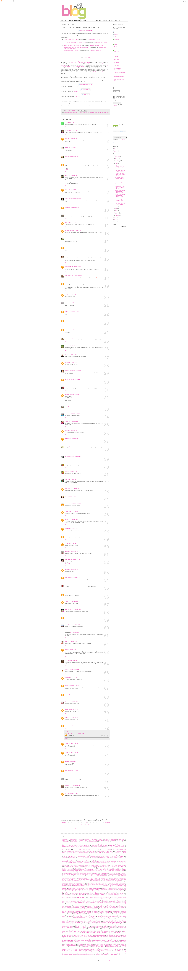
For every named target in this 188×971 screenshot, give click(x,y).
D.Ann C (66, 511)
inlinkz (102, 889)
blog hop (74, 847)
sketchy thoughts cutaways (81, 927)
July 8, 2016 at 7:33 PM (75, 777)
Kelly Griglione (117, 60)
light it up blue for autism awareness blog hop (101, 897)
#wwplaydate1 (86, 839)
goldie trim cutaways (101, 868)
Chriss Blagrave (68, 275)
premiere (109, 912)
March (116, 212)
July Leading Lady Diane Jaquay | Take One (120, 184)
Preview (114, 104)
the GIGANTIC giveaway (111, 941)
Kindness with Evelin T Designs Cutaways (73, 45)
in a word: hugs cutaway (94, 878)
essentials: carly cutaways (111, 861)
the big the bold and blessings (70, 935)
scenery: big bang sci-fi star (113, 916)
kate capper (100, 112)
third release (80, 944)
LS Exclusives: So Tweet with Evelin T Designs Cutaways (76, 47)
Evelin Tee (116, 56)
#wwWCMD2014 (114, 839)
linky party (82, 898)
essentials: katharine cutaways (74, 862)
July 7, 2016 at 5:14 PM (73, 761)
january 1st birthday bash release (75, 890)
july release (85, 893)
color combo (98, 852)
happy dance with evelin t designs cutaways (92, 870)
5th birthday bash (74, 841)
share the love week (79, 926)
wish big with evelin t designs (80, 953)
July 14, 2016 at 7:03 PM (73, 793)
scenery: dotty (122, 917)
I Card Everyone (68, 446)
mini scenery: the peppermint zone (109, 905)
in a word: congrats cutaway (80, 875)
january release (85, 890)
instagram (106, 889)
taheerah (83, 932)
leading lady (81, 897)
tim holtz (96, 944)
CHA (97, 851)
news (114, 906)
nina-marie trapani (70, 907)
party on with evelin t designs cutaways (83, 911)
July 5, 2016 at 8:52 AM (72, 175)
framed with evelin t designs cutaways (71, 866)
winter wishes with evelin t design (91, 951)
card (68, 849)
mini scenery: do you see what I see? (73, 903)
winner (119, 950)
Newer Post (63, 822)
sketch (63, 927)
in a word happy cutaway (114, 873)
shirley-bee (106, 926)
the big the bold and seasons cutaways (116, 939)
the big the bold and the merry (99, 940)
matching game (121, 900)
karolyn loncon (113, 893)
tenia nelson (117, 932)
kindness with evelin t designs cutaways (115, 894)
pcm (65, 294)
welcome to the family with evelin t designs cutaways (102, 950)
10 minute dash (91, 840)
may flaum (79, 901)
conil (66, 214)
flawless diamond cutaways (82, 865)
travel (118, 944)
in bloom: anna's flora (80, 883)
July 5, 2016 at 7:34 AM (71, 122)
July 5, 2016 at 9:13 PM (73, 528)
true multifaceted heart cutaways (111, 945)
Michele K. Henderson (69, 370)
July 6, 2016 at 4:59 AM (76, 609)
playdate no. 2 (89, 912)
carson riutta (109, 849)
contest (88, 853)
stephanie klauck (117, 930)
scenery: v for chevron (75, 922)
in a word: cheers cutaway (68, 875)
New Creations (68, 230)
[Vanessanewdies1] (85, 89)
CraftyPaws (67, 338)
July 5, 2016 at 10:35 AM (74, 189)
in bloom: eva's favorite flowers (79, 885)
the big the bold (110, 934)
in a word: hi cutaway (111, 876)
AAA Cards (108, 841)
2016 (115, 153)
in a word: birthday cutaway (83, 874)
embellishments (65, 861)
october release (94, 908)
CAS (113, 849)
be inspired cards (70, 845)
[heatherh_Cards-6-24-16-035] (86, 84)
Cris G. (66, 793)
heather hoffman (82, 112)
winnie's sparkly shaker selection (77, 951)
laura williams (100, 895)
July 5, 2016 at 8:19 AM (73, 156)
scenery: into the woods (94, 918)
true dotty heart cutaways (71, 945)
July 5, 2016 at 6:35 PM (74, 463)
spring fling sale (113, 928)
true (63, 945)
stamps (93, 930)
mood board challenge (75, 906)
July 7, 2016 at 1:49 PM (73, 709)
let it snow (90, 897)
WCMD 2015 (106, 949)
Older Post (107, 822)
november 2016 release (80, 907)
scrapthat (94, 922)
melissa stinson (119, 901)
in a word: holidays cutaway (72, 878)
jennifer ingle (121, 890)
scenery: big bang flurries (102, 916)
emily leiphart (72, 861)
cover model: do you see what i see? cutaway (115, 853)
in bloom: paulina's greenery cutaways (92, 888)
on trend (109, 908)
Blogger (109, 960)
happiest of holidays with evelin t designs (88, 869)
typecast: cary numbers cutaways (113, 946)
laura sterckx (93, 895)
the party (66, 943)
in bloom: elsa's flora (66, 885)
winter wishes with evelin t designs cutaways (108, 951)
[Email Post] (78, 110)
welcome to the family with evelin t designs (82, 950)
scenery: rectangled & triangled (85, 920)
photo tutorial (112, 911)
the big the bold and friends (93, 936)
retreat (72, 915)
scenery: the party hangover (95, 921)
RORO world (67, 577)
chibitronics (69, 852)
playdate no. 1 (82, 912)
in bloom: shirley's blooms (118, 888)
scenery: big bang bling (77, 916)
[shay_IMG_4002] (85, 57)
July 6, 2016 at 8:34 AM (72, 641)
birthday (104, 846)
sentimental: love (80, 925)
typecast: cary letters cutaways (98, 946)
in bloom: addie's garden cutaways (68, 883)
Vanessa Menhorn (117, 68)
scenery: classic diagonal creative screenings (110, 917)
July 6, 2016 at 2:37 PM (73, 677)
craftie (106, 855)
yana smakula (121, 953)
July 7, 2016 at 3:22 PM (73, 752)
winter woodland (68, 953)
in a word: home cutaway (82, 878)
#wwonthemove (80, 839)
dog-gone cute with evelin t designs (87, 858)
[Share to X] (83, 111)
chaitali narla (101, 851)
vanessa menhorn (78, 948)
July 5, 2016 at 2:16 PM (72, 362)
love (97, 898)
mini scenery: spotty (98, 905)
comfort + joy (117, 852)
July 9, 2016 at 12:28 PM (75, 785)
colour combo (106, 852)
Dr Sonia (66, 169)
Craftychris (67, 785)
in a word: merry (105, 879)
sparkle (115, 927)
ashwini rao (105, 844)
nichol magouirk (119, 906)
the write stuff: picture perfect (70, 944)
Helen (66, 496)
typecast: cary (87, 946)
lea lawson (72, 897)
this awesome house (89, 944)
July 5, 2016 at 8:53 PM (73, 519)
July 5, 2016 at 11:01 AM (74, 207)
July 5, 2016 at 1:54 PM (72, 345)
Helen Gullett (67, 777)
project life (70, 913)
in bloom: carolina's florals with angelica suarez (76, 884)
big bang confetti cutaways (114, 845)
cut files (115, 856)
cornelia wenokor (103, 853)
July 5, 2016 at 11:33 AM (74, 247)
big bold (123, 845)
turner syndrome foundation (74, 946)
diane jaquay (102, 857)
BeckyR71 (67, 685)
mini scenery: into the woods (87, 903)
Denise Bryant (68, 266)
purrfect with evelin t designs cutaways (94, 913)
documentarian (65, 858)
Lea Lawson (116, 63)
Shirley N (66, 320)
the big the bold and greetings (83, 937)
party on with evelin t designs (68, 911)
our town (64, 910)
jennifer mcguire (65, 892)
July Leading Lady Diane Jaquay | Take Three (120, 171)
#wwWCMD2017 (74, 840)
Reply (66, 126)
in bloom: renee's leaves (107, 888)
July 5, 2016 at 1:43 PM (73, 320)
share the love (70, 926)
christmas (74, 852)
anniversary (77, 844)
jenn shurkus (115, 890)
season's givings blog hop (101, 922)
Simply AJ (67, 669)
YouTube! (111, 20)
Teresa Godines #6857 (69, 386)
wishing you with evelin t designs (110, 953)
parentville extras (111, 910)
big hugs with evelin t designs (68, 846)
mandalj (66, 617)
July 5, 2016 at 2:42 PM (76, 379)
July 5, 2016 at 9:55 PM (72, 543)
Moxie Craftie (67, 563)
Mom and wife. (68, 302)
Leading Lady (98, 20)
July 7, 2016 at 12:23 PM (73, 701)
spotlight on (105, 928)
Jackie (66, 138)
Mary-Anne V (67, 311)
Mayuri (115, 66)
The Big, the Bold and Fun (95, 50)
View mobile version (86, 824)
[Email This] (80, 111)
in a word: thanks (118, 880)
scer (82, 922)
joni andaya (112, 892)
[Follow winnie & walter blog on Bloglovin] (119, 131)
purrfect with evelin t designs (79, 913)
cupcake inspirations (81, 856)
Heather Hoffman (117, 57)
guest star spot (71, 869)
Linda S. (66, 438)
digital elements (114, 857)
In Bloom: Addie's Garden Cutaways (71, 39)
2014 (115, 219)
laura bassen (87, 895)
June (116, 206)
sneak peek (90, 927)
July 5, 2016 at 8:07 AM (72, 138)
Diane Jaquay (67, 488)
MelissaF (66, 519)
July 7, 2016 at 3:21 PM (73, 743)
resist (68, 915)
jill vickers (92, 892)
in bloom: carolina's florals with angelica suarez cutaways (98, 884)
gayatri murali (119, 866)
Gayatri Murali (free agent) (119, 72)
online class (122, 908)
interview (115, 889)
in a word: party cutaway (86, 880)
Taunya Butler (67, 283)
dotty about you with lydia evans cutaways (86, 860)
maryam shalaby (104, 900)
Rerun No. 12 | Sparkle (119, 201)
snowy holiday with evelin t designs (101, 927)
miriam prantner (119, 905)
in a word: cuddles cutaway (91, 875)
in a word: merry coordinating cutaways (116, 879)
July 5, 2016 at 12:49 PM (76, 283)
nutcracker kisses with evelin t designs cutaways (70, 908)
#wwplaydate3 (100, 839)
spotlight (98, 928)
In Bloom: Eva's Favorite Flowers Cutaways (73, 41)
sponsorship (91, 928)
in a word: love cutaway (95, 879)
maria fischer (90, 900)
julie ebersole (67, 893)
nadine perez (102, 906)
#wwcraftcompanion (72, 839)
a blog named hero (84, 841)
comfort (112, 852)
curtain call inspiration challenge (107, 856)
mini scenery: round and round (88, 905)
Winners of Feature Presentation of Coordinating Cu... (119, 181)
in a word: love (70, 879)
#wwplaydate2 (93, 839)
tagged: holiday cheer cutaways (74, 932)
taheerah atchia (91, 932)
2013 (115, 221)
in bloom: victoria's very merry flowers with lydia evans (84, 889)
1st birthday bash (99, 840)
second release (85, 923)
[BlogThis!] (81, 111)
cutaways (66, 112)
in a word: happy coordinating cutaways (72, 876)
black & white (110, 846)
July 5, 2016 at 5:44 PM (73, 438)
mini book (114, 902)
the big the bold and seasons (101, 939)
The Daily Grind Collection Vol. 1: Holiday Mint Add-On (96, 941)
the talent (104, 112)
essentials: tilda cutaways (114, 862)
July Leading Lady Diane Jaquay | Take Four (120, 166)
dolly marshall (115, 858)
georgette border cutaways (67, 868)
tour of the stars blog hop (104, 944)
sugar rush (76, 931)
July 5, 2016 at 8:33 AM (75, 163)
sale (69, 916)
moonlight (83, 906)
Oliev (66, 406)
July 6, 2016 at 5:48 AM (76, 624)
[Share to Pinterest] (86, 111)
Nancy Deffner (68, 770)
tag (116, 931)
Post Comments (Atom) (71, 828)
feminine (71, 865)
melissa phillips (112, 901)
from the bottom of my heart (94, 866)
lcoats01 (67, 897)
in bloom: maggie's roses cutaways (75, 888)
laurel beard (107, 895)
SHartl (66, 345)
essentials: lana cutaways (89, 862)
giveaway (77, 112)
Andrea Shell (67, 413)
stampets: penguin (65, 930)
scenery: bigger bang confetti (79, 917)
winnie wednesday (67, 951)
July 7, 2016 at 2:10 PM (76, 725)
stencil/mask (110, 930)
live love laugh (92, 898)
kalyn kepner (102, 893)
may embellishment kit (73, 901)
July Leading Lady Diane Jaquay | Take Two (120, 178)
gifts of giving (83, 868)
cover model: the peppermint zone (97, 855)
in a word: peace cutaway (95, 880)
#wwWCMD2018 (83, 840)
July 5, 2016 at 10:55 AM (76, 198)
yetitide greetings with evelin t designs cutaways (85, 954)
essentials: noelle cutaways (102, 862)
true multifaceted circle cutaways (97, 945)
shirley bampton (99, 926)
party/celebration (95, 911)
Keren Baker (116, 62)
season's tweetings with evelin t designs (116, 922)
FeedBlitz (115, 105)
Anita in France (68, 198)
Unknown (67, 207)
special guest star (81, 928)
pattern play (101, 911)
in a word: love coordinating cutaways (82, 879)
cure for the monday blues (91, 856)
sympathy (112, 931)
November (117, 156)
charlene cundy (118, 851)
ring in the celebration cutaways (108, 915)
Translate (123, 139)
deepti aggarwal (95, 857)
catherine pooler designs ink (69, 851)
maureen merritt (65, 901)
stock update (69, 931)
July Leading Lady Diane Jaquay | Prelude (120, 204)
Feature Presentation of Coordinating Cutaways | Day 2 (120, 195)
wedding (71, 950)
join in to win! (90, 20)
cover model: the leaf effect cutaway (82, 855)
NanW (66, 222)
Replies (67, 731)
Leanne (66, 569)
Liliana (66, 701)
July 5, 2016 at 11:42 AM (74, 256)
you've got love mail (113, 954)
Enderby (66, 743)
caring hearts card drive (96, 849)
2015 (115, 217)
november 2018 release (103, 907)
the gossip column (122, 941)
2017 (115, 151)
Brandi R (66, 189)
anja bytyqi (66, 844)
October (117, 158)
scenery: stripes (74, 921)
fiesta (75, 865)
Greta (66, 660)
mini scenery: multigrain (77, 905)
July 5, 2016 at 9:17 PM (72, 536)
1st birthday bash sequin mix (110, 840)
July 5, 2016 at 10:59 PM (75, 577)
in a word (95, 873)
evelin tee (122, 862)
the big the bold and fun (121, 936)
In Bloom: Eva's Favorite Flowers (99, 41)
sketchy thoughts (70, 927)
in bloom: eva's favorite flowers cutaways (94, 885)
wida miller (114, 950)
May (116, 208)
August (116, 161)
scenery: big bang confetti (90, 916)
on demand (105, 908)
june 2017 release (94, 893)
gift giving (77, 868)
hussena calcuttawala (67, 873)
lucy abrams (121, 898)
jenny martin (72, 892)
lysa (85, 900)
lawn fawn (120, 895)
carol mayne (103, 849)
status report (104, 930)
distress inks (121, 857)
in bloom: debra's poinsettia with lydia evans (116, 884)
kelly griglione (72, 894)
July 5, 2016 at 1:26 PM (75, 302)
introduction (121, 889)
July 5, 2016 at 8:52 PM (73, 511)
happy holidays (104, 870)
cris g (65, 856)
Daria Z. (66, 709)
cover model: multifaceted (67, 855)
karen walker (108, 893)
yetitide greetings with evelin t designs (69, 954)
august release (111, 844)
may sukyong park (86, 901)
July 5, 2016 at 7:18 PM (72, 479)
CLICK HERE (75, 86)
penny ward (107, 911)
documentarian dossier (74, 858)
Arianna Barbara (68, 624)
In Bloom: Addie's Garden (94, 39)
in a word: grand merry (113, 875)
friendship (86, 866)
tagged (120, 931)
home (62, 20)
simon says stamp (121, 926)
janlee (67, 890)
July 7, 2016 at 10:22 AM (73, 694)
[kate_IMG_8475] (85, 94)
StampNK (67, 421)
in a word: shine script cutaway (107, 880)
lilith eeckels (120, 897)
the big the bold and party (72, 939)
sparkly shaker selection (72, 928)
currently (98, 856)
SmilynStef (67, 463)
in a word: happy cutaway (87, 876)
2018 (115, 150)
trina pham (122, 944)
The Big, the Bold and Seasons (100, 71)
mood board (68, 906)
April (116, 210)
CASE (117, 849)
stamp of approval (121, 928)
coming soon (71, 853)
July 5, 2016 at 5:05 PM (73, 421)
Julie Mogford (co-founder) (119, 54)
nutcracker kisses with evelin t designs (117, 907)
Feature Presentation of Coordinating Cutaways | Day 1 (120, 199)
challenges (105, 20)
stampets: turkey (81, 930)
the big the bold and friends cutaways (108, 936)
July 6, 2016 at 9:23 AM (71, 649)
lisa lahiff (86, 898)
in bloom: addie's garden (117, 881)
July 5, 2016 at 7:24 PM (75, 488)
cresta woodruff (123, 855)
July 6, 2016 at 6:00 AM (74, 632)
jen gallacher (109, 890)
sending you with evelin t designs (97, 923)
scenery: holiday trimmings (82, 918)
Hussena (66, 256)
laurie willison (113, 895)
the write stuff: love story (121, 943)
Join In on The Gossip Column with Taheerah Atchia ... (120, 174)
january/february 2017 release (95, 890)
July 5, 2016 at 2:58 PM (71, 406)
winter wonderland (122, 951)
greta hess (120, 868)
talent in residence (110, 932)
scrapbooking (87, 922)
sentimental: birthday (115, 923)
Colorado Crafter (68, 379)
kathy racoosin (65, 894)
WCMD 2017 (121, 949)
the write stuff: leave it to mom (108, 943)
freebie (81, 866)
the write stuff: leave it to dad (94, 943)
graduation (115, 868)
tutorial (81, 946)
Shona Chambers (68, 329)
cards (80, 849)
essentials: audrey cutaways (97, 861)
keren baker (81, 894)
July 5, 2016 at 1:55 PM (72, 354)
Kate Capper (116, 59)
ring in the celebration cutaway (95, 915)
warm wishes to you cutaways (78, 949)
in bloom (108, 881)
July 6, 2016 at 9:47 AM (72, 660)
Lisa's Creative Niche (69, 456)
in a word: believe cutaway (72, 874)
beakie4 (76, 845)
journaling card (119, 892)
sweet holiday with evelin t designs (103, 931)
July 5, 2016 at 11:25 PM (76, 584)
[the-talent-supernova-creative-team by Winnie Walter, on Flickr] (119, 51)
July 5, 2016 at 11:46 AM (76, 266)
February (117, 213)
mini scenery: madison (98, 903)
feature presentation (71, 112)
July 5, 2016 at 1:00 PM (71, 294)
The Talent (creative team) (74, 20)
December (117, 155)
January (117, 215)
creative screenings (112, 855)
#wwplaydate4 (106, 839)
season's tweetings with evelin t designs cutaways (71, 923)
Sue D (66, 536)
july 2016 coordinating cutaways (91, 112)
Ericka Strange (68, 725)
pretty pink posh (116, 912)
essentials (78, 861)
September (117, 160)
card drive (76, 849)
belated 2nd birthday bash (84, 845)
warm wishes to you (66, 949)
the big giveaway (101, 934)
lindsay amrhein (76, 898)
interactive (111, 889)
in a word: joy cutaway (114, 878)
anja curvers (72, 844)
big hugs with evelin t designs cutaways (83, 846)
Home (86, 822)
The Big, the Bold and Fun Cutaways (71, 50)
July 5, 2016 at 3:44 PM (75, 413)
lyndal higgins (80, 900)
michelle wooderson (107, 902)
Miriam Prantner (68, 609)
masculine (111, 900)
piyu (73, 912)
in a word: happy (122, 875)
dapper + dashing (72, 857)
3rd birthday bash (120, 840)
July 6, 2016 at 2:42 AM (73, 593)
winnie (124, 950)
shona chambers (113, 926)
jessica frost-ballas (79, 892)
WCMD (92, 949)
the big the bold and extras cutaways (80, 936)
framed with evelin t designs (120, 865)
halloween (77, 869)
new (107, 906)
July (116, 163)
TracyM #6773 (67, 584)
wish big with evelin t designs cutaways (95, 953)
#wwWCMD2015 (121, 839)
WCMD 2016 (113, 949)
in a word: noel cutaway (76, 880)
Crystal (66, 430)
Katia (66, 543)
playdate (77, 912)
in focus (97, 889)
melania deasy (105, 901)
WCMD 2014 (99, 949)
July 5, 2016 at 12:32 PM (77, 275)
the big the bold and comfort (99, 935)
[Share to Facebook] (84, 111)
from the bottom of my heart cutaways (108, 866)
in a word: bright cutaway (109, 874)
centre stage (92, 851)
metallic (93, 902)
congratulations (77, 853)
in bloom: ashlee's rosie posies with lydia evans (96, 883)
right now (76, 915)
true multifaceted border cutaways (84, 945)
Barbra (66, 362)
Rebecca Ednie (68, 503)
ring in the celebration (83, 915)
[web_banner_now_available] (85, 30)
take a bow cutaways (101, 932)
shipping (93, 926)
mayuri (99, 901)
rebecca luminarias (116, 913)
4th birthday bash (65, 841)
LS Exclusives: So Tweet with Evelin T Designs (80, 62)
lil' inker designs (113, 897)
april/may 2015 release (91, 844)
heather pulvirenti (88, 871)
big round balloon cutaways (97, 846)
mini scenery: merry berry (118, 903)
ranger (110, 913)
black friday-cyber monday (119, 846)
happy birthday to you (104, 869)
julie (125, 892)
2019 (115, 148)
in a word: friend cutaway (102, 875)
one (113, 908)
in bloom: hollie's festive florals (93, 886)
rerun (63, 915)
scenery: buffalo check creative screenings (93, 917)
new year (110, 906)
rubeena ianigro (121, 915)
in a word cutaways (104, 873)
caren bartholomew (86, 849)
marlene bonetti (96, 900)
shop (66, 20)
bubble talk (108, 847)
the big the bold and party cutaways (87, 939)
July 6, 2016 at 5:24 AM (73, 617)
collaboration (92, 852)
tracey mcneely (113, 944)
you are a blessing (104, 954)
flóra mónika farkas (105, 865)
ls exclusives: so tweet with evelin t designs (107, 898)
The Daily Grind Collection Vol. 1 (79, 941)
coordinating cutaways (95, 853)
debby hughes (87, 857)
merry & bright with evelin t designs (82, 902)
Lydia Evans (116, 65)
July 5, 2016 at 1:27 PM (75, 311)
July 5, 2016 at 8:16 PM (72, 496)
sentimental (108, 923)
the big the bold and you (113, 940)
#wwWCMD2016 (65, 840)
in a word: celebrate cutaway (120, 874)
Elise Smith (67, 247)
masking (116, 900)
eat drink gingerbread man (105, 860)
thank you (124, 932)
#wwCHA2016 (64, 839)
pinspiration (69, 912)
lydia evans (73, 900)
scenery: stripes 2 (83, 921)
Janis (66, 175)
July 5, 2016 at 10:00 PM (73, 551)
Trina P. (66, 354)
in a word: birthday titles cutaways (96, 874)
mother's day (89, 906)
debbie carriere (80, 857)
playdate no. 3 (96, 912)
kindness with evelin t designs (100, 894)
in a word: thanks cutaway (79, 881)
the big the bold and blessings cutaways (85, 935)
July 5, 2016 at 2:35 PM (78, 370)
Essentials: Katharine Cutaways (86, 76)
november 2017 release (92, 907)
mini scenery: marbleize (108, 903)
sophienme (111, 927)
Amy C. (66, 694)
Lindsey (66, 156)
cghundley (67, 394)
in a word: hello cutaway (100, 876)
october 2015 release (84, 908)
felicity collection (65, 865)
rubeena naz (64, 916)
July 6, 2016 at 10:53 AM (74, 669)
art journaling (99, 844)
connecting (83, 853)
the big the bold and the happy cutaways (84, 940)
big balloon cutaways (103, 845)
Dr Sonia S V (67, 163)
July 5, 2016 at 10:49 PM (73, 569)
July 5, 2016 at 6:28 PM (76, 446)
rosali (116, 915)
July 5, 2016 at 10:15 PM (75, 559)
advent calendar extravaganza (116, 841)
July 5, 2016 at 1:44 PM (77, 329)
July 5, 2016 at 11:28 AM (77, 238)
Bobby (66, 641)
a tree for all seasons (92, 841)
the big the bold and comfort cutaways (114, 935)
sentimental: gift (72, 925)
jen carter (103, 890)
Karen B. (66, 147)
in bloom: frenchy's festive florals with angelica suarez (115, 885)
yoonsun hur (97, 954)
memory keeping (69, 902)
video (96, 948)
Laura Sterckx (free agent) (119, 78)
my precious (95, 906)
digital (108, 857)
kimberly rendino (90, 894)
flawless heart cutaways (95, 865)
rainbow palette (105, 913)
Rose (66, 479)
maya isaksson (93, 901)
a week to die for (102, 841)
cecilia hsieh (86, 851)
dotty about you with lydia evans (69, 860)
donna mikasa (121, 858)
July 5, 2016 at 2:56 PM (74, 394)
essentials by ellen (85, 861)
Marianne (67, 130)
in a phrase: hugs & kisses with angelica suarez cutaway (82, 873)
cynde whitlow (65, 857)
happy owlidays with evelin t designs (116, 870)
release (123, 913)
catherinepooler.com (79, 851)
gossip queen (109, 868)
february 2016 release (104, 863)
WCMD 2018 (117, 20)
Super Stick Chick (68, 238)
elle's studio (113, 860)
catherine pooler (122, 849)
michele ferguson (100, 902)
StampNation (87, 930)
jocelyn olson (97, 892)
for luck (111, 865)
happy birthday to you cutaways (115, 869)
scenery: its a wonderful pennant (107, 918)
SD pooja (66, 601)
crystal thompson (71, 856)
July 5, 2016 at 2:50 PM (79, 386)
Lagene (66, 551)
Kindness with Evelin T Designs (96, 45)
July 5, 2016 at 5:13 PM (72, 430)
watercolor (87, 949)
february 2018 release (115, 863)
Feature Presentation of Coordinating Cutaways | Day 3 (120, 191)
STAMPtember (97, 930)
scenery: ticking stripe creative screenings (110, 921)
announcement (83, 844)
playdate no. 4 (102, 912)
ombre (101, 908)
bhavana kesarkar (95, 845)
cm (65, 649)
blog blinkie (84, 20)
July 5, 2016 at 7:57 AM (73, 130)
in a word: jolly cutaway (105, 878)
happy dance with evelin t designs (75, 870)
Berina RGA (67, 559)
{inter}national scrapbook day (77, 837)
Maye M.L (67, 761)
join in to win (104, 892)
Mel (65, 122)
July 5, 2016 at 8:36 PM (76, 503)
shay (88, 926)
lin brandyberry (69, 898)
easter (97, 860)
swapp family (93, 931)
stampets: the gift (74, 930)
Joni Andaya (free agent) (119, 76)
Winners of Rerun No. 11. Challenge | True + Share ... (120, 187)
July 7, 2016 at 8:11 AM (74, 685)
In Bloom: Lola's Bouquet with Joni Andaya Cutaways (75, 42)
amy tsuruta (98, 842)
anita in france (123, 842)
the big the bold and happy (110, 937)
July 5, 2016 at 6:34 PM (78, 456)
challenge (108, 851)
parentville (104, 910)
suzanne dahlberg (85, 931)
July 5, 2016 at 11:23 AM (72, 214)
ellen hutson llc (121, 860)
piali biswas (118, 911)
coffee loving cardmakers (83, 852)
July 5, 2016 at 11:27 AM (72, 222)
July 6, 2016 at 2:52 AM (73, 601)
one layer (117, 908)
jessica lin (86, 892)
